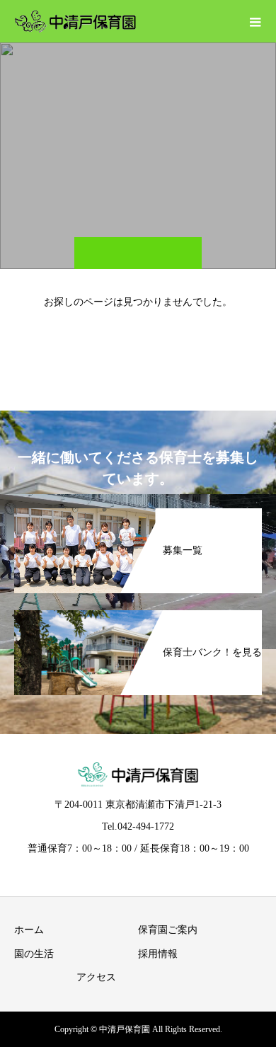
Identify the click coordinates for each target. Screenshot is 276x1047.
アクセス (96, 977)
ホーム (29, 930)
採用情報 (158, 954)
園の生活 (34, 954)
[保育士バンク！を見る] (138, 615)
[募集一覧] (138, 513)
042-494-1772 (145, 826)
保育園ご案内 (167, 930)
